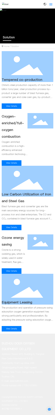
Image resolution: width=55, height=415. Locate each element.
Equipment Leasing (17, 302)
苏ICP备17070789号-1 (12, 408)
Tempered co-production (22, 79)
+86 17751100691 (27, 385)
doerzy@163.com (19, 380)
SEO (26, 401)
